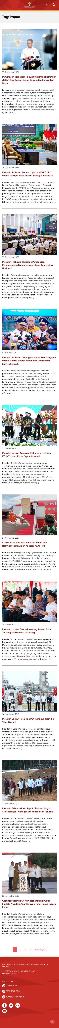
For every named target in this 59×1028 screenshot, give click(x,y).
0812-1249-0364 (12, 991)
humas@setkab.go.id (14, 997)
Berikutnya (39, 949)
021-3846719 (11, 985)
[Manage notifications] (52, 1021)
